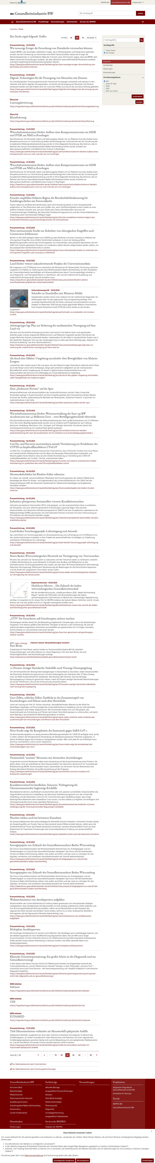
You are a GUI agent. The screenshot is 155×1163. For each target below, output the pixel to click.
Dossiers (48, 1094)
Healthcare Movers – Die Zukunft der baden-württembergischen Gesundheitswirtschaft (56, 588)
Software (15, 987)
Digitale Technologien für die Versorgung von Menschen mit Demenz (48, 78)
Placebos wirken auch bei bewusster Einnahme (35, 818)
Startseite (13, 29)
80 (62, 1055)
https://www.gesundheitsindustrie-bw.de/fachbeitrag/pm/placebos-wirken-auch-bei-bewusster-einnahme (54, 834)
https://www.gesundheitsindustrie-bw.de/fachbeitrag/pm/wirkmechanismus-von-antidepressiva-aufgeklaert (51, 917)
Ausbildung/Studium (19, 1102)
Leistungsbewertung (21, 103)
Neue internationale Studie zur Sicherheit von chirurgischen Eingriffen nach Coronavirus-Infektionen (52, 233)
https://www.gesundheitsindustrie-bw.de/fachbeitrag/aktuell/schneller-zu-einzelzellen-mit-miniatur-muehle (52, 313)
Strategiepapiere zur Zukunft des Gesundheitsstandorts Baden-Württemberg (52, 845)
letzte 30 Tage (111, 84)
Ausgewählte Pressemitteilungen (59, 1091)
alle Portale (110, 53)
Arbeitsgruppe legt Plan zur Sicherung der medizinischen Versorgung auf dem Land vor (53, 327)
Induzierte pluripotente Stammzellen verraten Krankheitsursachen (47, 501)
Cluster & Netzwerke (18, 1113)
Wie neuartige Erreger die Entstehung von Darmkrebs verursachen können (51, 48)
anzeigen (139, 102)
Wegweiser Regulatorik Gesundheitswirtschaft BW (124, 1088)
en (143, 22)
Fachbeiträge (43, 22)
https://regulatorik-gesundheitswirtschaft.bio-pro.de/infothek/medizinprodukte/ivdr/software (49, 990)
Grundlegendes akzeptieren (64, 1160)
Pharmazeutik (51, 1105)
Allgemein (107, 61)
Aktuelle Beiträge (52, 1087)
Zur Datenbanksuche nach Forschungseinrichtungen (34, 1069)
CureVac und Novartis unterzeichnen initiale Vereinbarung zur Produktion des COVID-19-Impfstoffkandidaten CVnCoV (54, 446)
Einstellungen (147, 1160)
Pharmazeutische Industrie (21, 1098)
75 (83, 38)
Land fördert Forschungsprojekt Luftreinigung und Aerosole (43, 531)
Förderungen (108, 69)
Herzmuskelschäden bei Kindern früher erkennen (37, 474)
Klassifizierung (18, 117)
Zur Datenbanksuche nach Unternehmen (29, 1064)
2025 (108, 88)
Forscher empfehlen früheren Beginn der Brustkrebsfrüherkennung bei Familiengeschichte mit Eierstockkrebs (49, 200)
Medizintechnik (16, 1094)
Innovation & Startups (122, 1093)
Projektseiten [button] (137, 2)
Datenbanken (72, 22)
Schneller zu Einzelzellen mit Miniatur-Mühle (56, 293)
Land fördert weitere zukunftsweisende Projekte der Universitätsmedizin (50, 263)
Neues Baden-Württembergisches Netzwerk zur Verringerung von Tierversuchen (54, 556)
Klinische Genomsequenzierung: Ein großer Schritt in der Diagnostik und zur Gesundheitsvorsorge (53, 959)
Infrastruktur (15, 1109)
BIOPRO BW (105, 2)
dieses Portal (110, 50)
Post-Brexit (16, 646)
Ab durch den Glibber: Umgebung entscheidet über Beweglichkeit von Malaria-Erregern (54, 360)
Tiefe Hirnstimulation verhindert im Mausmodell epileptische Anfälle (49, 1031)
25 (71, 38)
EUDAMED (17, 1016)
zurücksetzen (137, 96)
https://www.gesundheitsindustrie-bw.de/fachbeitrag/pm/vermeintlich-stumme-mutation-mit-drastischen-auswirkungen (50, 772)
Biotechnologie (16, 1091)
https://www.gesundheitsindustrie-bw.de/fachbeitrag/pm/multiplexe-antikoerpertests (46, 945)
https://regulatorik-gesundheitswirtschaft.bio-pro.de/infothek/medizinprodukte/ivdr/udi (47, 1005)
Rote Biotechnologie (53, 1098)
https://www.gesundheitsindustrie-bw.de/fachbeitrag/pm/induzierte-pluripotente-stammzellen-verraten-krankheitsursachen (54, 518)
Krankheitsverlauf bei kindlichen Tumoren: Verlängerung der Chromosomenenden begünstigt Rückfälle (44, 787)
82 (73, 1055)
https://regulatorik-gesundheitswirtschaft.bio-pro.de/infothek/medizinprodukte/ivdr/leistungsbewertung (54, 106)
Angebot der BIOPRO (53, 1127)
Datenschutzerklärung (34, 1155)
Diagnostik (49, 1109)
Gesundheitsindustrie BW (121, 2)
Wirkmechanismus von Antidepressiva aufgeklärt (37, 899)
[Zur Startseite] (32, 13)
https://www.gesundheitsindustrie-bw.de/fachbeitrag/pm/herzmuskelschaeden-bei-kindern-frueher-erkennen (52, 489)
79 (56, 1055)
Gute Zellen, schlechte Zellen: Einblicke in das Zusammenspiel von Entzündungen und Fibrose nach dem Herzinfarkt (47, 700)
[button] (141, 77)
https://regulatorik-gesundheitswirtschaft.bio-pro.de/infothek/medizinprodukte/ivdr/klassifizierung (52, 121)
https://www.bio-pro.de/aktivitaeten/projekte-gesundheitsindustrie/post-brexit (43, 657)
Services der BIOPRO (88, 22)
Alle (107, 81)
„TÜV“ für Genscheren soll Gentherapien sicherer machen (42, 618)
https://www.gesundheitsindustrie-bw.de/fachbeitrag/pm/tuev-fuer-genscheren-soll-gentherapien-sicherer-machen (51, 633)
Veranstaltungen (57, 22)
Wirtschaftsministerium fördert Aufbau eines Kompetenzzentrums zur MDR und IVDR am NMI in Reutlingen (53, 134)
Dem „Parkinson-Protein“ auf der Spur (31, 389)
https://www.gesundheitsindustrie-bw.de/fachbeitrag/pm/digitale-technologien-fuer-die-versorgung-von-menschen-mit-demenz (54, 90)
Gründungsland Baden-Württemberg (25, 1105)
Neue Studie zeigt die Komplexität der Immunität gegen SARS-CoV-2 (48, 730)
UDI (12, 1002)
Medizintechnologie (53, 1102)
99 (91, 1055)
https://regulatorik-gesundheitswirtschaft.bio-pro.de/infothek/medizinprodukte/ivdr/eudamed (50, 1020)
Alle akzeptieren (83, 1160)
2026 (108, 86)
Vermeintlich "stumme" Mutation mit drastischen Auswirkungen (46, 758)
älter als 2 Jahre (112, 91)
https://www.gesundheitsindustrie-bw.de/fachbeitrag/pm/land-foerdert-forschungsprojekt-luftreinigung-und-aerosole (54, 543)
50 (77, 38)
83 (79, 1055)
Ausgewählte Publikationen (56, 1116)
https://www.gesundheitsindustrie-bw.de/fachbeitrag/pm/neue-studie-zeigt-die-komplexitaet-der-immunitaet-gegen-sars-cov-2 (51, 745)
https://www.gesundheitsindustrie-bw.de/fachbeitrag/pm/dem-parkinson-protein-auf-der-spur (50, 402)
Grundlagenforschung (54, 1113)
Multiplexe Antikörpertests (25, 929)
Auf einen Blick (16, 1087)
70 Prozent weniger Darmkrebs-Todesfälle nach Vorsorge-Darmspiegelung (51, 668)
